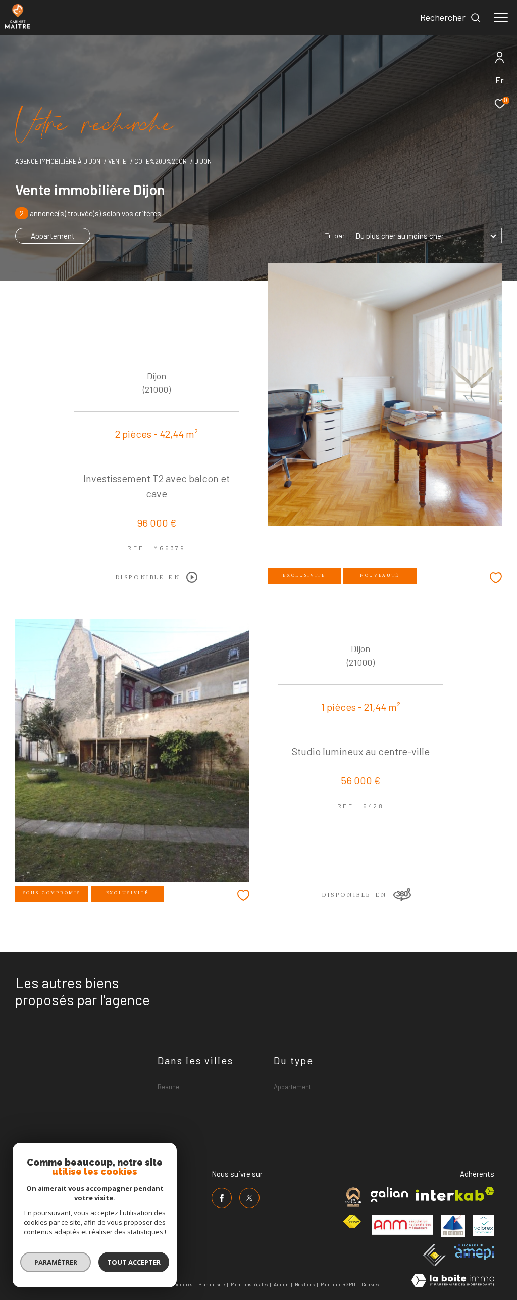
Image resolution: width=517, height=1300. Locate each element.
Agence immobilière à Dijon (57, 161)
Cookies (370, 1284)
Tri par (335, 235)
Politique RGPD (338, 1284)
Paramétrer (55, 1262)
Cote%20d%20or (160, 161)
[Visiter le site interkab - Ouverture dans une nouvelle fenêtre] (455, 1194)
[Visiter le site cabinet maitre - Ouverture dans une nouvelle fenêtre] (353, 1197)
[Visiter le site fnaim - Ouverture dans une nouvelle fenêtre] (352, 1222)
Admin (282, 1284)
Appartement (53, 235)
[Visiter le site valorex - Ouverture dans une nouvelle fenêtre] (483, 1225)
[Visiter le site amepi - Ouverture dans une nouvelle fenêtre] (474, 1252)
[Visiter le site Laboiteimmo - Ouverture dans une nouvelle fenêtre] (452, 1281)
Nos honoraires (176, 1284)
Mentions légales (250, 1284)
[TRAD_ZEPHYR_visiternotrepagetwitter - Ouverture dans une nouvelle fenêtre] (249, 1198)
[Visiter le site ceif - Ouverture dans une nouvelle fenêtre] (434, 1255)
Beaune (168, 1087)
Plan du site (212, 1284)
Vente (117, 161)
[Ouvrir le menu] (501, 17)
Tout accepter (134, 1262)
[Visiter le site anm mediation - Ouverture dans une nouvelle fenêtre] (402, 1225)
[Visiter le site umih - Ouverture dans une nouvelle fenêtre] (453, 1226)
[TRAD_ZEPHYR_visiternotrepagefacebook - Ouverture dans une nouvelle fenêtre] (222, 1198)
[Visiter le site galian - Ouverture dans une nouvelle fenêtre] (389, 1194)
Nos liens (305, 1284)
